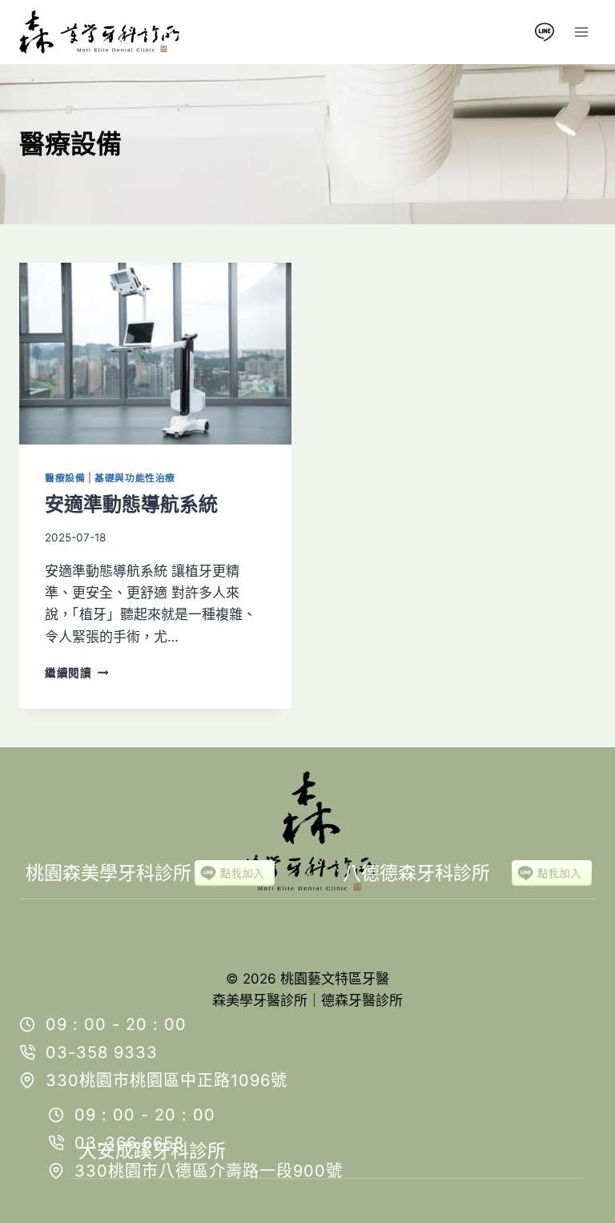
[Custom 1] (544, 32)
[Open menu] (581, 31)
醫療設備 (65, 478)
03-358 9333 (102, 1052)
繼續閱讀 (73, 672)
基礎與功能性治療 (134, 478)
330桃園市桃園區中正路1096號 (166, 1080)
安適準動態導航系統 (131, 504)
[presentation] (155, 354)
